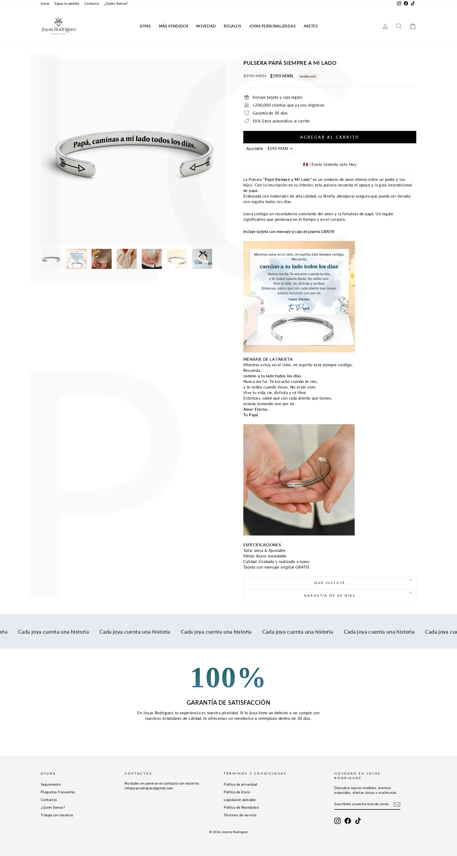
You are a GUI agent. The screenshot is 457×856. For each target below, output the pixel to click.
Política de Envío (237, 792)
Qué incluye (329, 583)
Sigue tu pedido (66, 3)
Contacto (91, 3)
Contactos (49, 800)
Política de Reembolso (241, 807)
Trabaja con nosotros (57, 815)
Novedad (206, 26)
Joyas (145, 26)
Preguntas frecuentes (58, 792)
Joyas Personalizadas (272, 26)
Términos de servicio (240, 815)
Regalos (232, 26)
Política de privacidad (240, 784)
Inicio (45, 3)
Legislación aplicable (240, 800)
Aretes (311, 26)
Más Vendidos (173, 26)
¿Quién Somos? (116, 3)
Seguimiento (51, 784)
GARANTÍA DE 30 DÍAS (329, 595)
